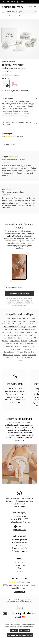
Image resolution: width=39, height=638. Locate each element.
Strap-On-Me (8, 355)
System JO (32, 355)
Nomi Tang (29, 343)
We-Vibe (20, 358)
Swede (24, 355)
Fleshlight (22, 327)
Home (4, 16)
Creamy (16, 324)
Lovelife (34, 338)
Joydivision (18, 335)
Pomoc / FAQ (19, 545)
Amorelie (6, 318)
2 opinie (16, 75)
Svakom (17, 355)
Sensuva (20, 352)
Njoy (21, 343)
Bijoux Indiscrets (10, 62)
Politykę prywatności (19, 306)
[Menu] (3, 11)
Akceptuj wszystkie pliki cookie (20, 635)
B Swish (7, 321)
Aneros (25, 318)
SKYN (33, 352)
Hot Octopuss (30, 329)
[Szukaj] (34, 12)
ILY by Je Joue (7, 332)
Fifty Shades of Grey (10, 327)
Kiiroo (4, 338)
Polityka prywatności (20, 551)
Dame (22, 324)
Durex (34, 324)
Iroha (4, 335)
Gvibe (11, 329)
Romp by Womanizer (15, 349)
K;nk (25, 335)
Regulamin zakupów (19, 548)
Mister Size (33, 341)
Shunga (27, 352)
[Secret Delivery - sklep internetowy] (15, 7)
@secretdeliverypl (17, 425)
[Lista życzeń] (30, 7)
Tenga (8, 358)
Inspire (15, 332)
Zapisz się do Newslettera (19, 294)
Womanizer (29, 358)
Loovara (26, 338)
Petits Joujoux (25, 346)
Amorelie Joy (16, 318)
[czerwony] (14, 84)
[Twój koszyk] (35, 7)
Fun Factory (32, 327)
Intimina (34, 332)
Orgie (16, 346)
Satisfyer (28, 349)
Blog (19, 568)
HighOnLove (19, 329)
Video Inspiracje (20, 565)
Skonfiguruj (24, 630)
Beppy (14, 321)
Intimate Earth (25, 332)
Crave (10, 324)
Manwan (24, 341)
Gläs (5, 329)
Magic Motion (15, 341)
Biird (19, 321)
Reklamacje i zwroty (19, 542)
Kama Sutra (32, 335)
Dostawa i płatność (19, 540)
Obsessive (9, 346)
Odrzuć (14, 630)
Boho (4, 324)
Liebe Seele (18, 338)
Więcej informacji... (28, 627)
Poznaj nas (19, 562)
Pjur (32, 346)
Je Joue (10, 335)
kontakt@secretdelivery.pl (20, 522)
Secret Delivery (9, 352)
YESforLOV (20, 360)
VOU (13, 358)
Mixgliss (9, 343)
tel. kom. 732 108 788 (19, 519)
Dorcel (28, 324)
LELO (10, 338)
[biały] (5, 84)
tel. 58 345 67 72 (19, 516)
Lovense (5, 341)
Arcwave (32, 318)
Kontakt (19, 571)
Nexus (16, 343)
